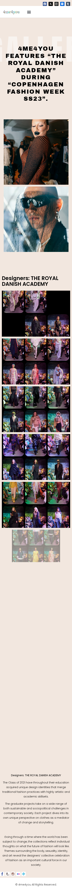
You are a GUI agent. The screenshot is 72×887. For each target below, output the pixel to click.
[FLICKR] (62, 4)
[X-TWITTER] (51, 4)
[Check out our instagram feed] (13, 874)
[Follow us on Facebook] (2, 874)
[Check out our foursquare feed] (23, 874)
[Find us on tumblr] (7, 874)
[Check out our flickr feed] (18, 874)
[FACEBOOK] (45, 4)
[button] (29, 12)
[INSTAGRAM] (56, 4)
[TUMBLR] (68, 4)
